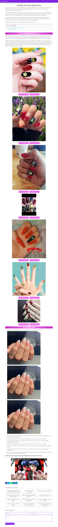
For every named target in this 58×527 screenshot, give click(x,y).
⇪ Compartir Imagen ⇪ (34, 94)
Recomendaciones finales (12, 29)
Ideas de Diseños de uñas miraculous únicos (16, 27)
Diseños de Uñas (4, 1)
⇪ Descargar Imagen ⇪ (23, 94)
